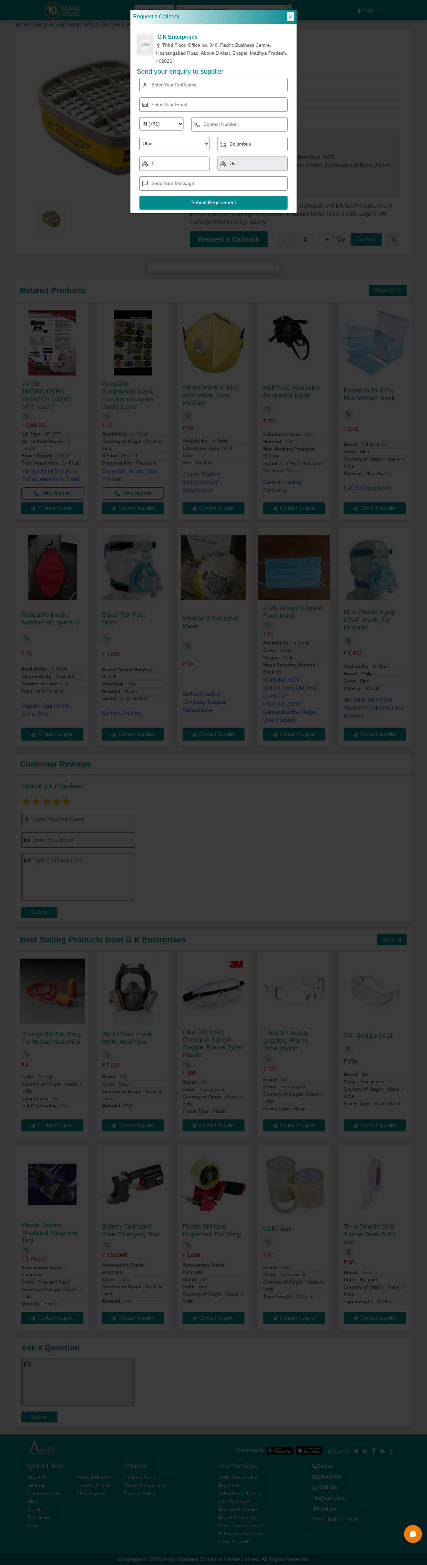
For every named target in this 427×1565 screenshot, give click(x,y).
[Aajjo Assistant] (413, 1534)
